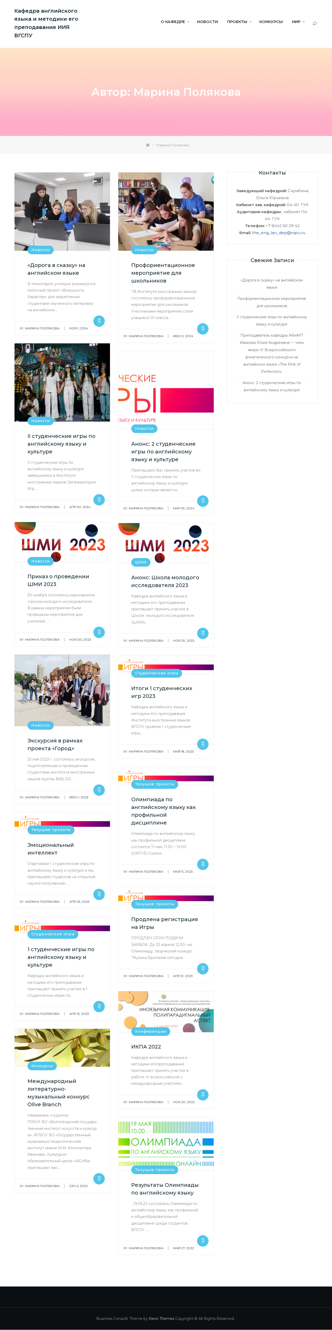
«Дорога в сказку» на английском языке (272, 284)
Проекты (237, 21)
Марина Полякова (40, 328)
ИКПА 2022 (146, 1047)
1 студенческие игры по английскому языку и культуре (60, 957)
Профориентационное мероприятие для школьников (163, 273)
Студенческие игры (156, 673)
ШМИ (141, 562)
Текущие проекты (154, 784)
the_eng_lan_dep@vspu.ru (278, 232)
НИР (296, 21)
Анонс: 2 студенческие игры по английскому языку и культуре (163, 451)
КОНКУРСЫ (271, 21)
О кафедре (173, 21)
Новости (40, 250)
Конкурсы (42, 1066)
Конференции (150, 1031)
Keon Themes (161, 1318)
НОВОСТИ (207, 21)
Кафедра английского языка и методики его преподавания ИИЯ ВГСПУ (46, 23)
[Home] (148, 145)
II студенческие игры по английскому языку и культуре (61, 444)
